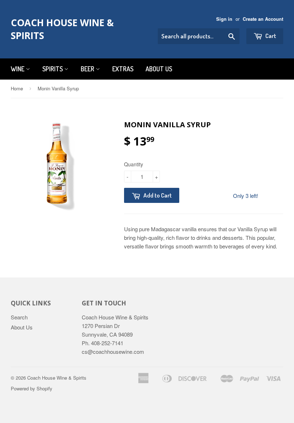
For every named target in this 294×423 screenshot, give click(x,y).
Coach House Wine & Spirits (62, 29)
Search (19, 317)
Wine (18, 69)
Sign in (224, 19)
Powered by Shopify (31, 388)
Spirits (53, 69)
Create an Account (263, 19)
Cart (270, 35)
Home (17, 88)
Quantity (133, 164)
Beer (88, 69)
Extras (122, 69)
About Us (159, 69)
